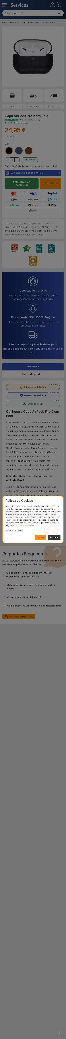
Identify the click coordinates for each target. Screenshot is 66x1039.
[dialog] (33, 519)
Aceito (40, 537)
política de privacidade (24, 525)
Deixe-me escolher (14, 531)
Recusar (54, 537)
